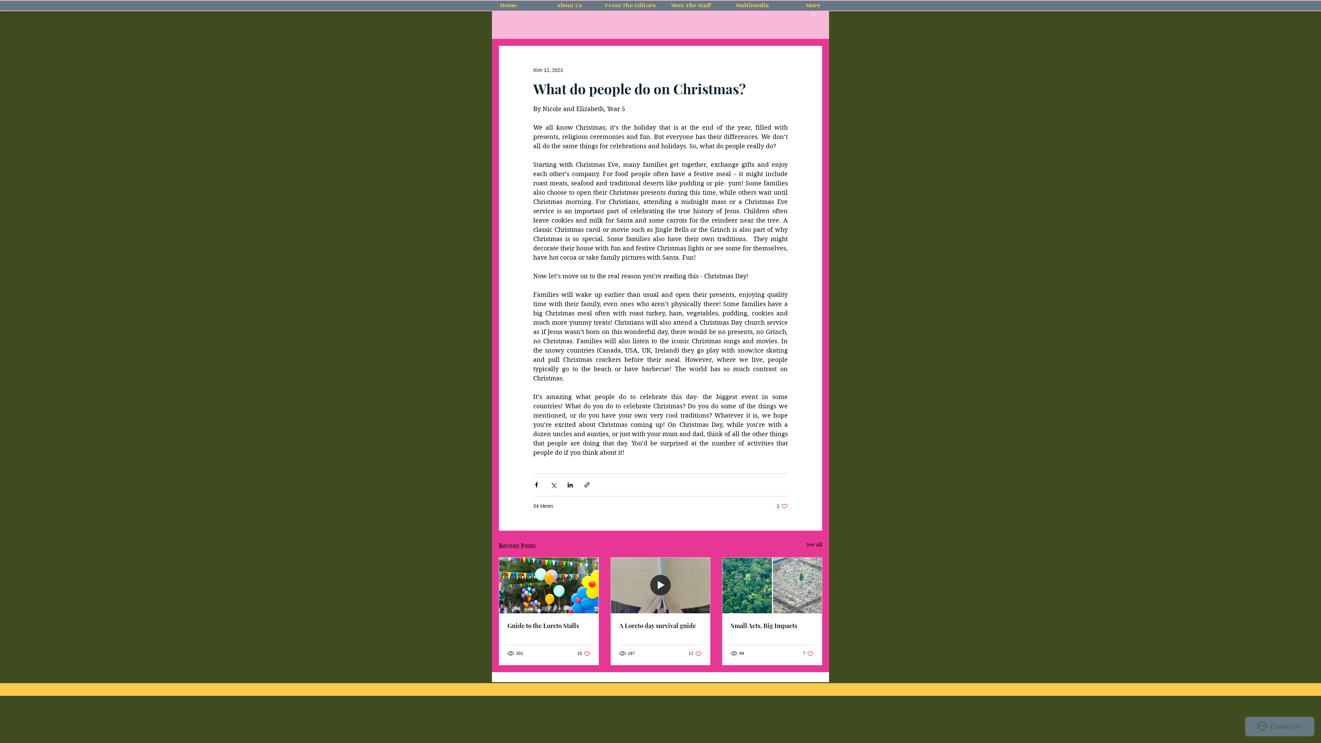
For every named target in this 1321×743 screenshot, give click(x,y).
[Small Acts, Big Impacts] (772, 585)
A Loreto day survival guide (657, 626)
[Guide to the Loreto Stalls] (549, 585)
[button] (813, 14)
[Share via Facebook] (536, 485)
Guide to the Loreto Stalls (543, 626)
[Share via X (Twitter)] (553, 485)
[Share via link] (587, 485)
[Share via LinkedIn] (570, 485)
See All (814, 544)
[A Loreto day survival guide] (660, 585)
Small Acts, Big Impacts (764, 626)
